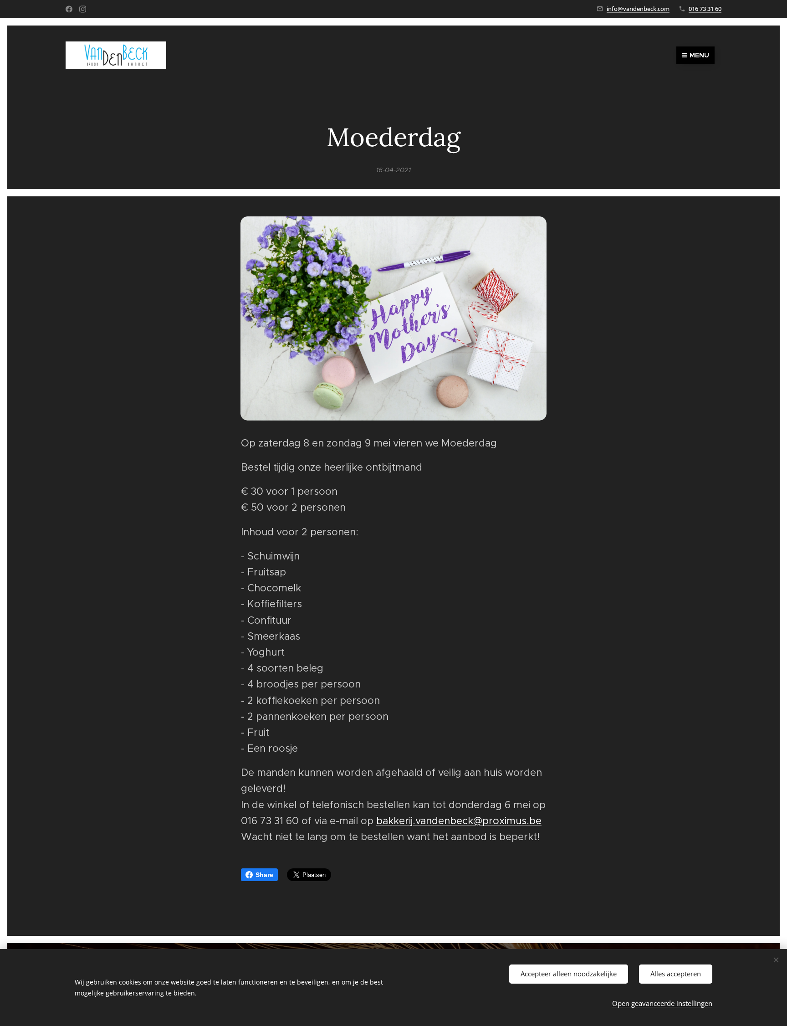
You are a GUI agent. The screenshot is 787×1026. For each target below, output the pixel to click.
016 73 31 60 (705, 9)
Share (264, 874)
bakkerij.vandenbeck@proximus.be (459, 821)
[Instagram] (82, 9)
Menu (699, 55)
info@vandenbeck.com (638, 9)
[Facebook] (69, 9)
